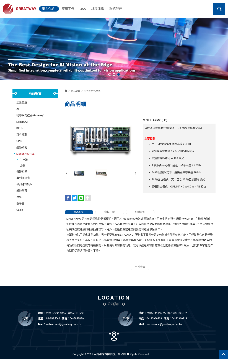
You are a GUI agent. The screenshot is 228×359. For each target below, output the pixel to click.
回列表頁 (140, 266)
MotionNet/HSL (25, 153)
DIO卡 (19, 128)
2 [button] (114, 74)
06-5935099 (77, 318)
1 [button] (109, 74)
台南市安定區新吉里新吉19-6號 (65, 313)
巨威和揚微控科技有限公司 (19, 9)
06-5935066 (53, 318)
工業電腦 (21, 102)
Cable (19, 209)
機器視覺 (21, 171)
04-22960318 (179, 318)
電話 (40, 318)
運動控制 (21, 147)
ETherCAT (22, 121)
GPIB (19, 141)
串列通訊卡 (23, 178)
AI (17, 109)
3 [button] (118, 74)
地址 (40, 313)
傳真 (64, 318)
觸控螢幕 (21, 190)
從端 (22, 165)
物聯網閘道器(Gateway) (30, 115)
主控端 (24, 159)
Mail (40, 324)
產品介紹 (79, 212)
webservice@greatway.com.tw (63, 324)
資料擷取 (21, 134)
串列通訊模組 (24, 184)
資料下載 (109, 212)
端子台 (20, 203)
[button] (219, 9)
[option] (114, 49)
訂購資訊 (140, 212)
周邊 (19, 197)
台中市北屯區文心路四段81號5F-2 (167, 313)
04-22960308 (154, 318)
